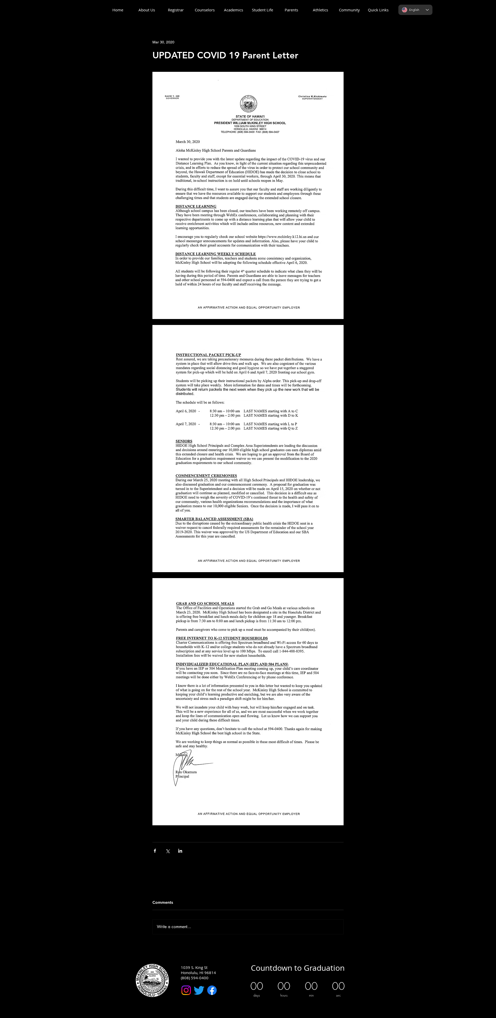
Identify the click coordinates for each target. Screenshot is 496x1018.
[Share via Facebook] (154, 850)
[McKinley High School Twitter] (199, 990)
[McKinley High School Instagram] (186, 990)
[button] (146, 10)
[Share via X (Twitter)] (167, 850)
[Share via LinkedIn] (180, 850)
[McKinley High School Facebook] (212, 990)
